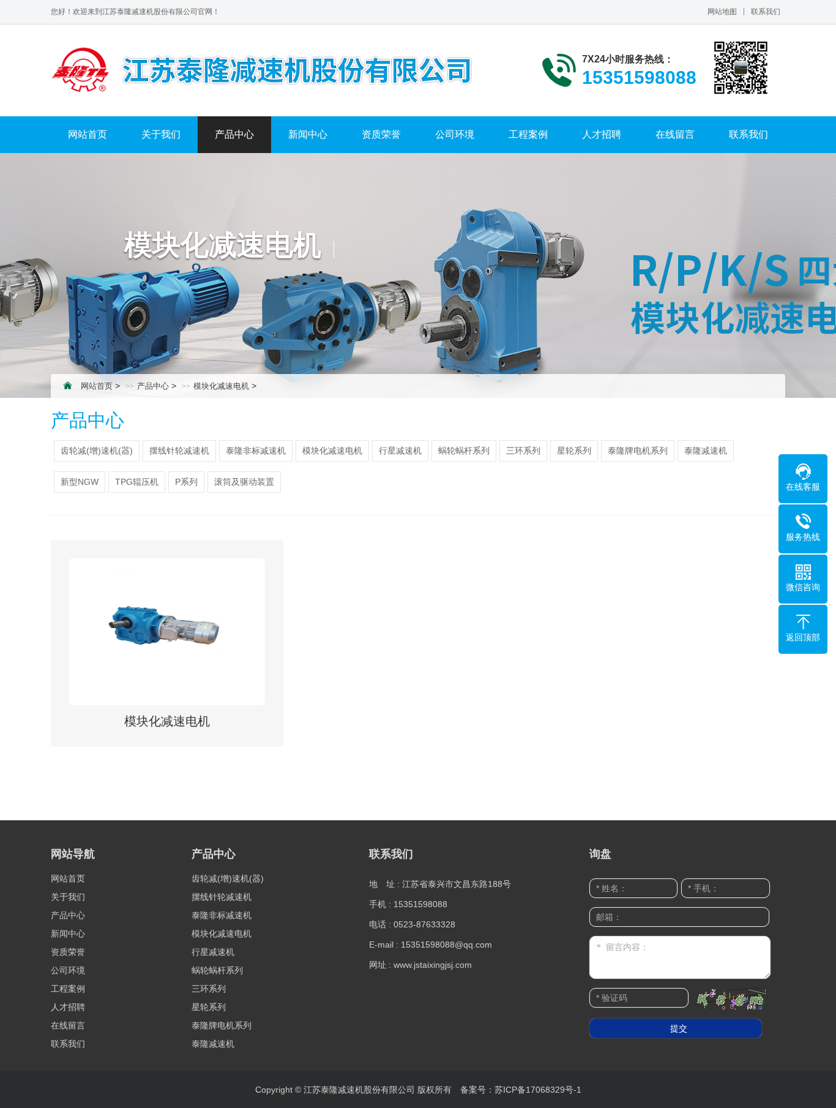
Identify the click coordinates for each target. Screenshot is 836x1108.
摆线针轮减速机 (179, 450)
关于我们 (161, 134)
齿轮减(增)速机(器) (97, 450)
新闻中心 (307, 134)
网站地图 (722, 11)
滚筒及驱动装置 (244, 482)
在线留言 (675, 134)
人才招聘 (601, 134)
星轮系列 (574, 450)
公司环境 (454, 134)
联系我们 (765, 11)
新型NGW (80, 482)
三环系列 (523, 450)
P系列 (186, 482)
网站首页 (87, 134)
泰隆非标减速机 (256, 450)
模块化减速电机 (221, 386)
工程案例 (528, 134)
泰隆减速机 (705, 450)
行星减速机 (400, 450)
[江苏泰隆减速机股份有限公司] (271, 70)
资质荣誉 (381, 134)
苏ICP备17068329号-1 (538, 1090)
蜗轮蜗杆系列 (464, 450)
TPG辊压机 (137, 482)
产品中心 (234, 134)
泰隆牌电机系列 (638, 450)
